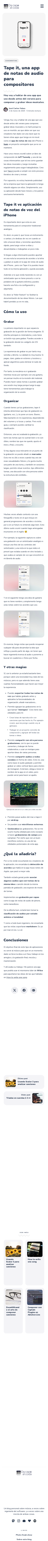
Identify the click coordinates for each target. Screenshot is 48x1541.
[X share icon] (14, 990)
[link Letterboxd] (35, 1521)
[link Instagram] (19, 1521)
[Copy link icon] (33, 990)
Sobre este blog (24, 1539)
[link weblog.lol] (29, 1521)
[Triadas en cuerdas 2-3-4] (24, 1098)
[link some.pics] (24, 1521)
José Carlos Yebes (17, 108)
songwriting (11, 61)
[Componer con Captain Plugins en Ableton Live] (34, 1310)
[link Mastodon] (13, 1521)
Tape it (11, 171)
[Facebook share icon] (24, 990)
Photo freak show (24, 1535)
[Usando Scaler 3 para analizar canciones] (24, 1082)
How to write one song (16, 977)
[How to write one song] (34, 1262)
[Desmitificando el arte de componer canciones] (13, 1310)
